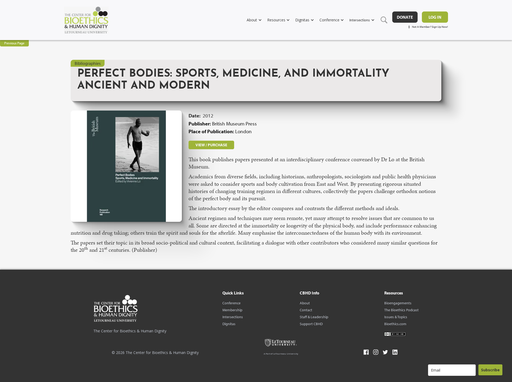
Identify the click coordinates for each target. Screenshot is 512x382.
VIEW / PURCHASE (211, 144)
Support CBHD (311, 323)
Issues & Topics (395, 316)
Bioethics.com (395, 323)
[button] (257, 20)
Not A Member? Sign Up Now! (430, 26)
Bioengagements (397, 303)
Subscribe (490, 369)
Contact (306, 310)
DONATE (405, 17)
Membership (232, 310)
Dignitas (228, 323)
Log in (435, 17)
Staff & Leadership (314, 316)
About (305, 303)
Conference (231, 303)
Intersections (232, 316)
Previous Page (14, 43)
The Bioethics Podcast (401, 310)
